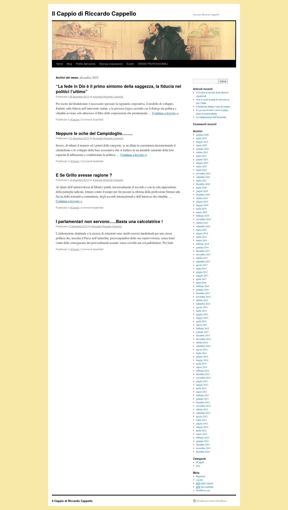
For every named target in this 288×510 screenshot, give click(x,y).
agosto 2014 (201, 349)
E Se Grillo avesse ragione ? (84, 175)
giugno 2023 (202, 159)
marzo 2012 (201, 433)
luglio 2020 (201, 187)
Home (59, 64)
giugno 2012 (202, 423)
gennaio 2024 (202, 148)
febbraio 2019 (202, 215)
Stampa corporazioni (111, 64)
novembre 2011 (203, 448)
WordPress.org (203, 490)
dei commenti (204, 486)
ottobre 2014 (202, 342)
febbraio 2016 (202, 286)
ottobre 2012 (202, 409)
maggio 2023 (202, 162)
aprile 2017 (201, 279)
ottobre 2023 (202, 152)
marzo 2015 (201, 324)
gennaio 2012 (202, 441)
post (198, 465)
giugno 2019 (202, 201)
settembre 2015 (203, 303)
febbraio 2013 (202, 395)
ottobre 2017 (202, 257)
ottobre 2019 (202, 198)
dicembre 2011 (203, 444)
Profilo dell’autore (85, 64)
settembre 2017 (203, 261)
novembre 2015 (203, 296)
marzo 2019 (201, 212)
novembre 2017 (203, 254)
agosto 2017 (201, 264)
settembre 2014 (203, 345)
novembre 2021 (203, 173)
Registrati (200, 476)
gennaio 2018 (202, 247)
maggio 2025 (202, 141)
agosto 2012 (201, 416)
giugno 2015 (202, 314)
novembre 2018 (203, 219)
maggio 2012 (202, 426)
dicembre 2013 (203, 374)
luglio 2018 (201, 229)
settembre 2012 (203, 412)
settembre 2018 (203, 226)
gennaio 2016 (202, 289)
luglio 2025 (201, 138)
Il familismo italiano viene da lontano (213, 106)
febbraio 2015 (202, 328)
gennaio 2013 (202, 398)
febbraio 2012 (202, 437)
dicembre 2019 (203, 194)
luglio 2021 (201, 180)
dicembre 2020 (203, 183)
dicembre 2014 (203, 335)
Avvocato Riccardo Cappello (108, 96)
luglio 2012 (201, 419)
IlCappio (74, 119)
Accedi (199, 479)
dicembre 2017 (203, 250)
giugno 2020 (202, 190)
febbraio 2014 (202, 370)
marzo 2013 (201, 391)
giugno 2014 (202, 356)
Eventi (130, 64)
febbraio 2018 (202, 243)
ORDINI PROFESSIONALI (153, 64)
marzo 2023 (201, 166)
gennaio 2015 (202, 331)
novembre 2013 (203, 377)
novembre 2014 (203, 338)
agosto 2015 (201, 307)
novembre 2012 (203, 405)
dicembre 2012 (203, 402)
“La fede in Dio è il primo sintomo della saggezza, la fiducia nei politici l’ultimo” (118, 88)
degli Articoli (204, 483)
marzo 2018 (201, 240)
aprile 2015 (201, 321)
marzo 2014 (201, 367)
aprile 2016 (201, 282)
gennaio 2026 (202, 134)
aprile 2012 (201, 430)
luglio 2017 (201, 268)
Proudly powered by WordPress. (212, 500)
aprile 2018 (201, 236)
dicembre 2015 (203, 293)
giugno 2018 (202, 233)
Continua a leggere (165, 113)
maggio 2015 (202, 317)
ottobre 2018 (202, 222)
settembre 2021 (203, 176)
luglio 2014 (201, 352)
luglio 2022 (201, 169)
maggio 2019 (202, 205)
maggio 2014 (202, 360)
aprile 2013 (201, 388)
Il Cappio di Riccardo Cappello (94, 13)
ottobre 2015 (202, 300)
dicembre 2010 (203, 451)
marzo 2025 (201, 145)
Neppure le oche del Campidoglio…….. (94, 133)
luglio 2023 (201, 155)
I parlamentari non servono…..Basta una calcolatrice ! (109, 221)
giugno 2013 (202, 381)
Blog (69, 64)
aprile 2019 (201, 208)
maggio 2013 (202, 384)
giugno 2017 (202, 271)
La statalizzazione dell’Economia (211, 117)
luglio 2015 (201, 310)
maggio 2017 (202, 275)
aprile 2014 (201, 363)
